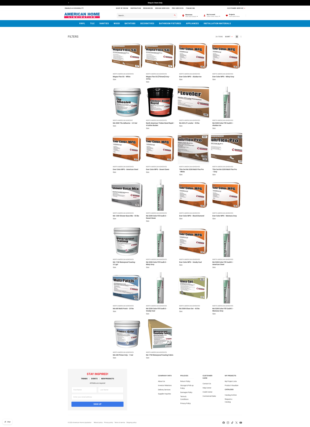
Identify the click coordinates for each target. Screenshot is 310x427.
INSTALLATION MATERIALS (217, 23)
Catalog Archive (231, 395)
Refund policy (98, 422)
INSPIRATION (135, 8)
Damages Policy (186, 392)
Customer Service (235, 8)
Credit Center (207, 392)
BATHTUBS (130, 23)
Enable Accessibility (74, 8)
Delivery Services (164, 390)
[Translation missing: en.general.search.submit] (175, 15)
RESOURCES (148, 8)
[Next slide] (239, 2)
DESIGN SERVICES (162, 8)
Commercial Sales (209, 396)
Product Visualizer (231, 385)
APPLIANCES (192, 23)
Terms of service (119, 422)
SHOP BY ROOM (122, 8)
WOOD (117, 23)
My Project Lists (231, 381)
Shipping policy (131, 422)
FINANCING (190, 8)
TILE (92, 23)
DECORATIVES (147, 23)
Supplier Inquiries (164, 394)
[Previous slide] (68, 2)
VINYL (82, 23)
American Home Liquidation (82, 422)
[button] (229, 36)
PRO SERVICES (178, 8)
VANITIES (104, 23)
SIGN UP (97, 404)
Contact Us (207, 384)
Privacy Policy (185, 403)
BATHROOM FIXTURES (170, 23)
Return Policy (185, 381)
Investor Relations (165, 385)
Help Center (207, 388)
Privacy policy (108, 422)
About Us (161, 381)
